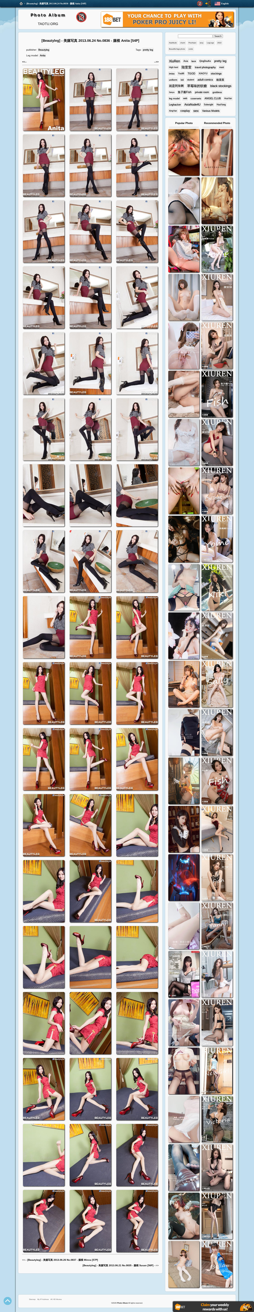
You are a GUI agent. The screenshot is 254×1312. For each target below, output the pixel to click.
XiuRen (174, 61)
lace (193, 61)
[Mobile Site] (208, 3)
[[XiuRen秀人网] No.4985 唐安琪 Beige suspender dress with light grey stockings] (217, 298)
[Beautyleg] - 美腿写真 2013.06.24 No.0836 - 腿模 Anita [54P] (56, 3)
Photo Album (48, 15)
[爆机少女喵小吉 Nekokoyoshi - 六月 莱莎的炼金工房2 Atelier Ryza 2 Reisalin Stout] (183, 781)
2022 (219, 43)
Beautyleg (43, 49)
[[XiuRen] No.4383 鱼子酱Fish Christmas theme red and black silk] (217, 781)
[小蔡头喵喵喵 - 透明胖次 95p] (183, 346)
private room (202, 92)
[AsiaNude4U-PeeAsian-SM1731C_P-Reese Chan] (183, 491)
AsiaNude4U (192, 104)
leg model (174, 98)
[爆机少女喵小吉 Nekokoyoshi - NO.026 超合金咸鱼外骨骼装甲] (183, 298)
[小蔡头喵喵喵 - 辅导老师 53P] (183, 1119)
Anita (42, 55)
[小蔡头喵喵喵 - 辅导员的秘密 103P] (183, 1071)
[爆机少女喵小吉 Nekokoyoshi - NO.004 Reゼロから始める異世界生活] (183, 394)
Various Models (211, 110)
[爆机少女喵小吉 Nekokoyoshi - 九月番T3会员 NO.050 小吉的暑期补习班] (183, 1265)
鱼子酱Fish (184, 92)
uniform (173, 79)
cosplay (185, 110)
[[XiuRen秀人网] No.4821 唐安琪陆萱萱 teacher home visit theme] (217, 491)
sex (196, 111)
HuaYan (228, 98)
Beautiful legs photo (177, 49)
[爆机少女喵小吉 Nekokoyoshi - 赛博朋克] (183, 878)
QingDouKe (205, 61)
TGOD (191, 73)
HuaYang (221, 104)
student (190, 80)
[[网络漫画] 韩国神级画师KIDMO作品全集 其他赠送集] (183, 974)
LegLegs (210, 43)
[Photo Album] (21, 4)
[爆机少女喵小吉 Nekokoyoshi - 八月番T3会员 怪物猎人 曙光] (183, 1216)
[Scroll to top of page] (7, 1301)
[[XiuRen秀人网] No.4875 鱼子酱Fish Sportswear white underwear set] (217, 394)
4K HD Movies (56, 1299)
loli (182, 79)
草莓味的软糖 (197, 86)
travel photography (205, 67)
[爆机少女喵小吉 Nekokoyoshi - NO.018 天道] (217, 201)
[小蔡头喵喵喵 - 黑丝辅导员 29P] (183, 201)
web (185, 98)
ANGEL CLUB (213, 98)
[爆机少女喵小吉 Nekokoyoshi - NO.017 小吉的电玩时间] (183, 249)
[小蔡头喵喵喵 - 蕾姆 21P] (183, 926)
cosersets (196, 98)
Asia (186, 61)
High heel (173, 67)
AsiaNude (173, 43)
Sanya (171, 92)
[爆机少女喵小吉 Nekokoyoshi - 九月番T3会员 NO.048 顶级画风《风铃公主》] (183, 539)
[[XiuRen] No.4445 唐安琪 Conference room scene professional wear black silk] (217, 733)
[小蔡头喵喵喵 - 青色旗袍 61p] (183, 588)
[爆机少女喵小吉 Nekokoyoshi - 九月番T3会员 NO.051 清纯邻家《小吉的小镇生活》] (183, 684)
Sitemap (32, 1299)
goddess (217, 92)
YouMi (181, 73)
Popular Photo (184, 123)
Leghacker (175, 104)
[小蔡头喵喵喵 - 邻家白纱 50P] (183, 443)
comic (191, 49)
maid (221, 67)
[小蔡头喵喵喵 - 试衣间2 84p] (183, 1023)
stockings (216, 73)
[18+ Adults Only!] (200, 3)
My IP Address (43, 1299)
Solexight (208, 104)
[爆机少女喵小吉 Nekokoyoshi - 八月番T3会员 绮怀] (183, 636)
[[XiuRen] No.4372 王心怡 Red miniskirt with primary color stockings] (217, 829)
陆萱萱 (186, 67)
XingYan (173, 111)
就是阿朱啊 (176, 86)
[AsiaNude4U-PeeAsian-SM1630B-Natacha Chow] (183, 152)
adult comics (205, 79)
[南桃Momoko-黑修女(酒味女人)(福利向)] (183, 829)
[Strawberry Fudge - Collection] (217, 152)
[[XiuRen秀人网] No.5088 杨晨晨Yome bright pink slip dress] (217, 249)
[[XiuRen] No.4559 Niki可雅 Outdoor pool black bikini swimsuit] (217, 588)
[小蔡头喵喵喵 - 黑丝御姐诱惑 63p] (183, 733)
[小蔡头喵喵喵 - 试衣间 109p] (183, 1168)
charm (182, 43)
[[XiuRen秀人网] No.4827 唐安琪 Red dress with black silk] (217, 443)
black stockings (220, 86)
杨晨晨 (220, 79)
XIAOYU (203, 73)
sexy (201, 43)
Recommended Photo (217, 123)
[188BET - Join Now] (167, 26)
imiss (172, 73)
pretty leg (148, 49)
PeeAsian (192, 43)
